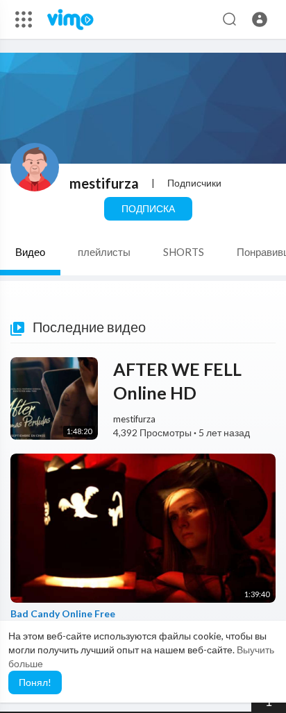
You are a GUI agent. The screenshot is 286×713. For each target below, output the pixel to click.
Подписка (148, 208)
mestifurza (104, 183)
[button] (260, 19)
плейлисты (104, 252)
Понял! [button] (35, 682)
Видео (30, 252)
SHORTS (183, 252)
